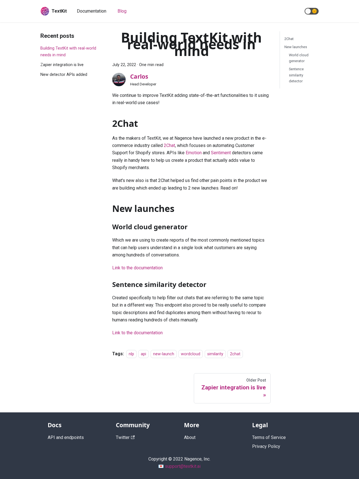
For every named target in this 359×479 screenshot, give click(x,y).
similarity (215, 354)
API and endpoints (66, 437)
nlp (131, 354)
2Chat (169, 145)
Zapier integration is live (62, 64)
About (189, 437)
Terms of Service (269, 437)
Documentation (91, 11)
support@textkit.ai (183, 466)
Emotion (194, 152)
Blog (122, 11)
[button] (312, 11)
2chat (235, 354)
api (143, 354)
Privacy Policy (266, 446)
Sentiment (221, 152)
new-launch (163, 354)
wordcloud (190, 354)
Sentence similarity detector (296, 75)
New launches (295, 47)
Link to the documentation (137, 267)
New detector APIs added (63, 74)
